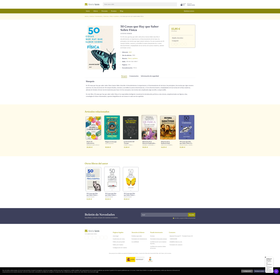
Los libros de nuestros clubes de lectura (158, 247)
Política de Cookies (118, 244)
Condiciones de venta (119, 239)
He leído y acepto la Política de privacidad (185, 218)
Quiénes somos (189, 11)
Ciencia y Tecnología (96, 16)
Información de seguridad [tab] (150, 76)
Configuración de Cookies (120, 247)
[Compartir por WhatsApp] (179, 44)
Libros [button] (95, 11)
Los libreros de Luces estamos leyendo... (158, 242)
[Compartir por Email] (182, 44)
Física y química (114, 16)
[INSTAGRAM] (90, 237)
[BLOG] (98, 237)
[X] (94, 237)
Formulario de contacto (176, 244)
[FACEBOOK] (86, 237)
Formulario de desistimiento (139, 239)
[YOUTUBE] (101, 237)
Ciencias (105, 16)
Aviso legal (115, 236)
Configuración (247, 271)
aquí (97, 272)
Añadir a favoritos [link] (177, 38)
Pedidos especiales (137, 236)
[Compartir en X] (176, 44)
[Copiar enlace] (185, 44)
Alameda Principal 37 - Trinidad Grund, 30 (181, 236)
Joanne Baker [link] (126, 33)
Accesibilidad (135, 242)
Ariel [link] (130, 52)
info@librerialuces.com (176, 242)
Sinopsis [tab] (124, 76)
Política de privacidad (119, 242)
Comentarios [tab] (134, 76)
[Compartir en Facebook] (172, 44)
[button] (183, 4)
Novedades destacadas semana (158, 239)
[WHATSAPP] (105, 237)
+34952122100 (173, 239)
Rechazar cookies (259, 271)
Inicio (86, 16)
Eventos (152, 236)
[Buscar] (174, 4)
